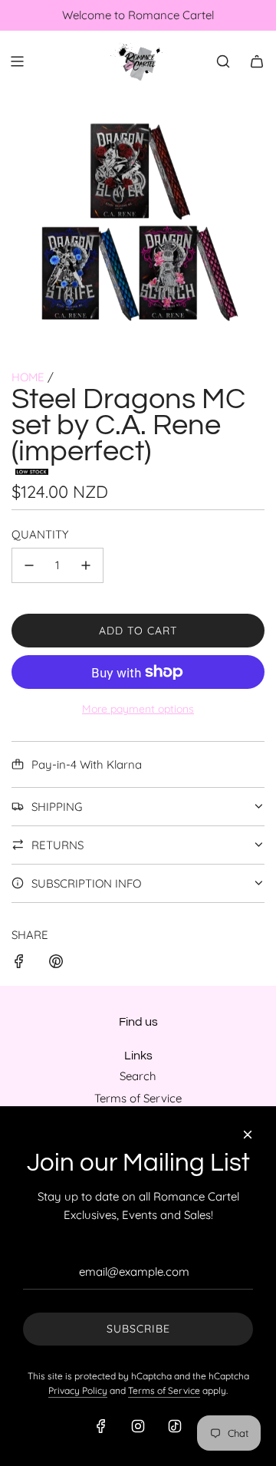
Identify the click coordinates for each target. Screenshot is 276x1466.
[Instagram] (138, 1426)
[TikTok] (175, 1426)
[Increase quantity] (86, 565)
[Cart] (257, 61)
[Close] (247, 1134)
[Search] (223, 61)
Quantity (40, 534)
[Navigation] (17, 61)
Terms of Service (164, 1390)
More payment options (138, 709)
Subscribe (138, 1329)
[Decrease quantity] (29, 565)
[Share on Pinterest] (56, 963)
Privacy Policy (77, 1390)
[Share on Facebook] (19, 963)
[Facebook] (101, 1426)
